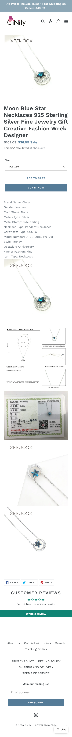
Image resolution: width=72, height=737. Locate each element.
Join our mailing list (36, 684)
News (47, 643)
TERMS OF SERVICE (36, 673)
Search (60, 643)
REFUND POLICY (49, 661)
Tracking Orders (36, 649)
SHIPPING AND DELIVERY (36, 667)
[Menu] (66, 21)
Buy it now (36, 187)
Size (7, 160)
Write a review (36, 613)
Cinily (28, 725)
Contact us (31, 643)
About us (13, 643)
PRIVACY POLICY (23, 661)
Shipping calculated (16, 148)
